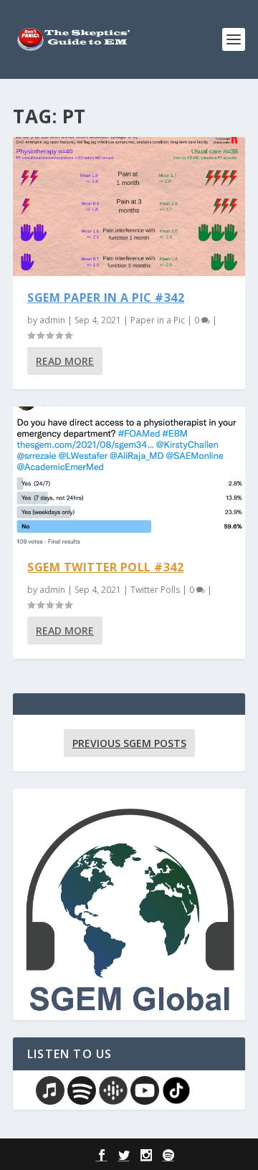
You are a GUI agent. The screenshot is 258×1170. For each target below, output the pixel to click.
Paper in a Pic (157, 320)
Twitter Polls (155, 590)
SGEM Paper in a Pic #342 (105, 297)
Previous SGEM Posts (129, 743)
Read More (65, 361)
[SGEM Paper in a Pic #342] (129, 206)
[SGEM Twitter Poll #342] (129, 476)
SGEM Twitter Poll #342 (105, 567)
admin (52, 320)
